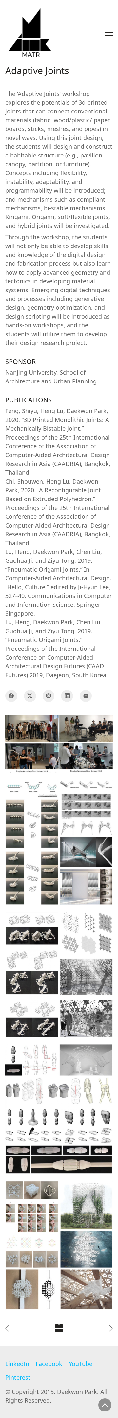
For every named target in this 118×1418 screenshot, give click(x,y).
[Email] (86, 696)
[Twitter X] (30, 696)
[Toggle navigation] (109, 32)
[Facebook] (11, 696)
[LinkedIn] (67, 696)
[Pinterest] (49, 696)
